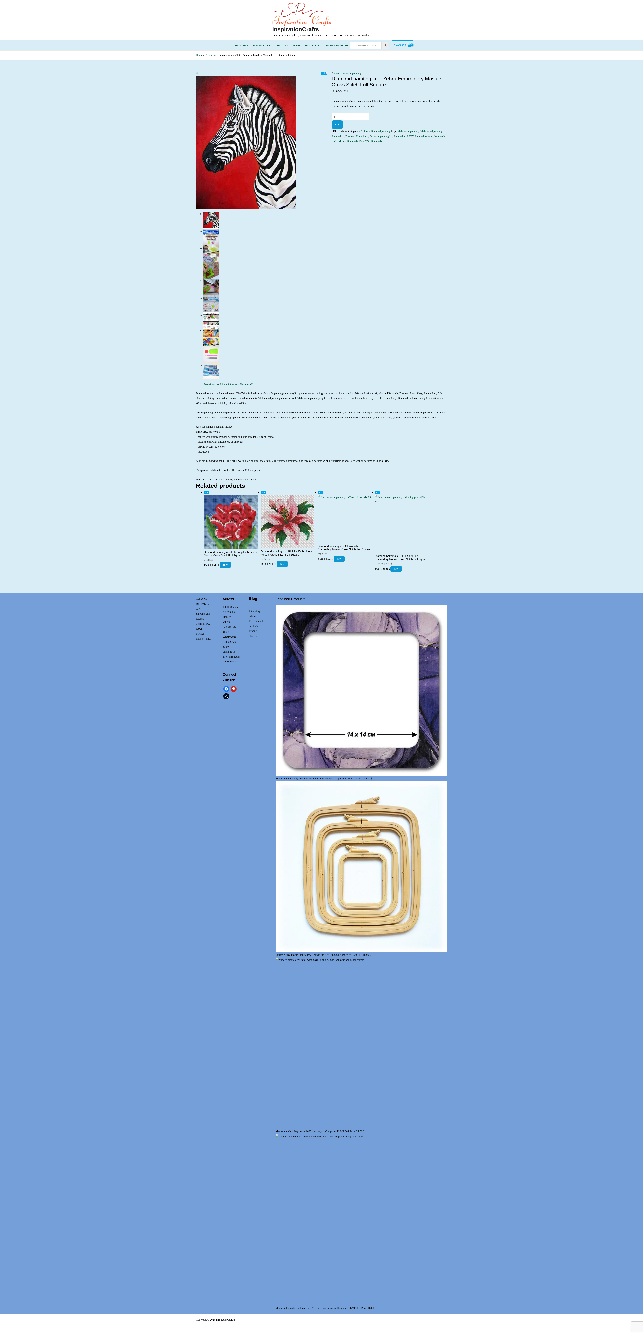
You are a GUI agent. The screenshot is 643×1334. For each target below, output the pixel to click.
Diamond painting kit (381, 136)
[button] (197, 73)
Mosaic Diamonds (348, 141)
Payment (200, 633)
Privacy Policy (203, 638)
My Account (313, 45)
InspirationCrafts (295, 29)
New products (262, 45)
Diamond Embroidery (356, 136)
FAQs (199, 628)
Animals (336, 73)
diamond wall (401, 136)
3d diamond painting (408, 131)
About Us (282, 45)
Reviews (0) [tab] (246, 384)
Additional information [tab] (228, 384)
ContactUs (201, 598)
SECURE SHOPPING (337, 45)
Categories (240, 45)
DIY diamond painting (421, 136)
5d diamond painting (431, 131)
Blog (296, 45)
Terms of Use (203, 623)
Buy (337, 124)
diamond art (338, 136)
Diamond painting (351, 73)
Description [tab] (210, 384)
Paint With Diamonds (370, 141)
